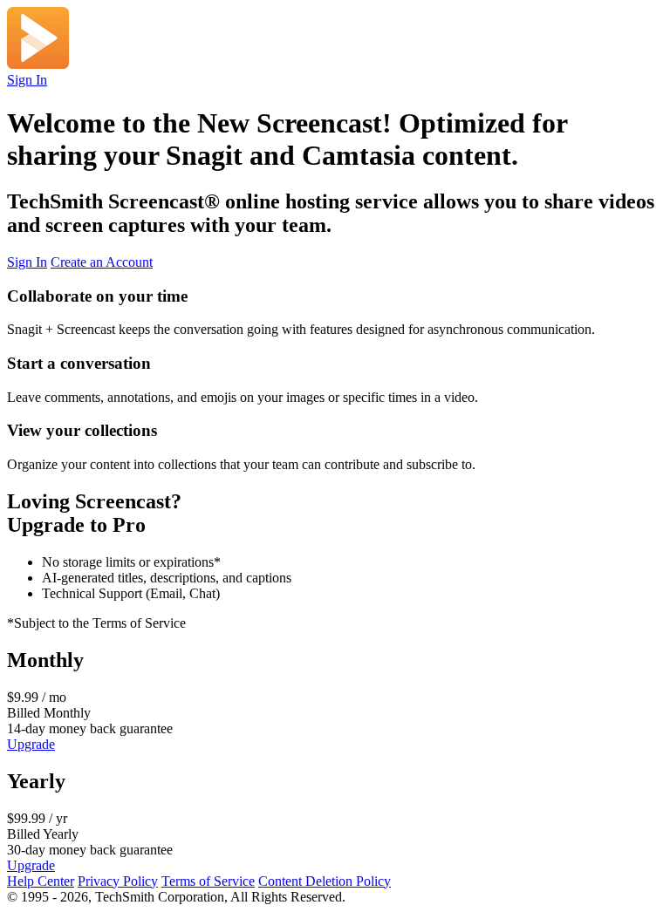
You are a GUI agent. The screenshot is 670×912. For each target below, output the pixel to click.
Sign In (27, 79)
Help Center (40, 881)
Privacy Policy (118, 881)
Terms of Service (208, 881)
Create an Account (102, 262)
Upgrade (31, 744)
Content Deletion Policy (324, 881)
